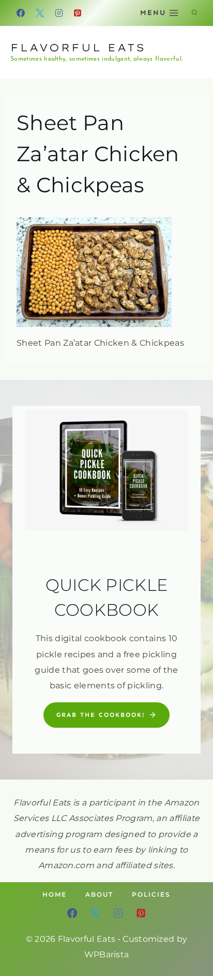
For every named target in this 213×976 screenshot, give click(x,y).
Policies (151, 894)
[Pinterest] (77, 13)
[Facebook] (20, 13)
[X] (40, 13)
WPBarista (106, 954)
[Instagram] (59, 13)
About (99, 894)
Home (54, 894)
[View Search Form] (194, 13)
